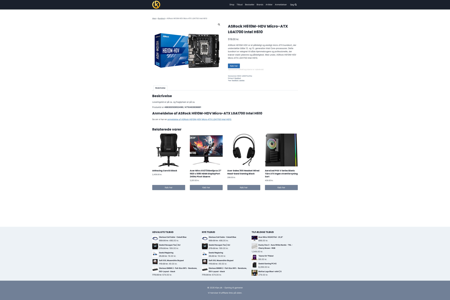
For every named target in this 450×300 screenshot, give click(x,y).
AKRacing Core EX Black (164, 170)
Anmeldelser (281, 4)
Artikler (269, 4)
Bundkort (161, 18)
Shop (231, 4)
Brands (260, 4)
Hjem (154, 18)
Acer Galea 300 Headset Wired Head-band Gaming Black (243, 172)
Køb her (234, 66)
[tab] (160, 87)
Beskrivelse (160, 88)
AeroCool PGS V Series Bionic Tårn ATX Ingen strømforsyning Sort (281, 173)
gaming (241, 80)
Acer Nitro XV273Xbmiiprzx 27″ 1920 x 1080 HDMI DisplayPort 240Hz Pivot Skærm (205, 173)
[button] (219, 24)
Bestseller (249, 4)
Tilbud (240, 4)
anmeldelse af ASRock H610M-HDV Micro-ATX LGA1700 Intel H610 (199, 119)
